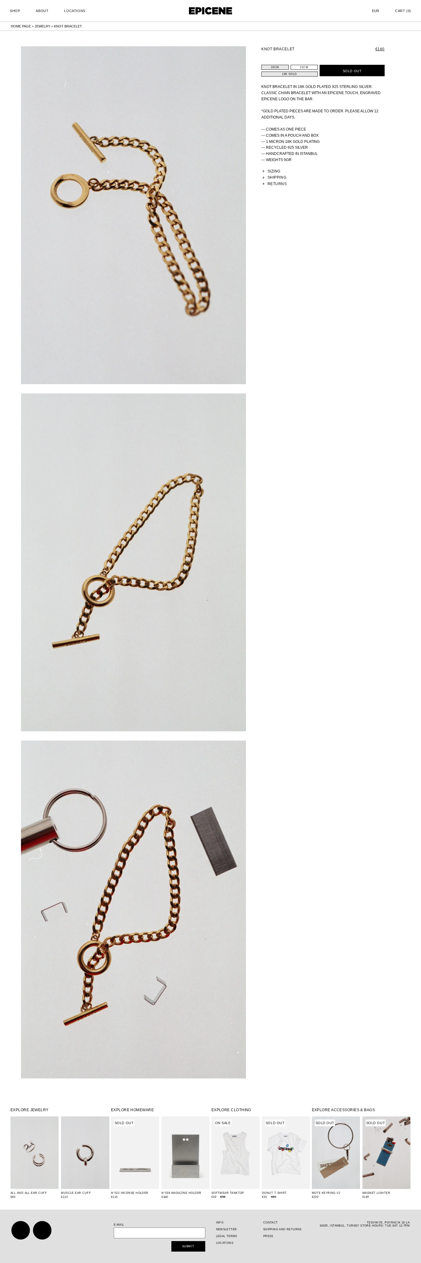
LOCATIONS (74, 11)
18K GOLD (289, 74)
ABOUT (42, 11)
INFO (220, 1222)
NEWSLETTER (226, 1229)
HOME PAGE (21, 26)
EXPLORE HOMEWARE (132, 1109)
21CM (304, 67)
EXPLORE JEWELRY (29, 1109)
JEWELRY (42, 26)
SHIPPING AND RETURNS (282, 1229)
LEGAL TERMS (226, 1236)
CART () (403, 11)
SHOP (15, 11)
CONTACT (270, 1222)
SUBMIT (188, 1246)
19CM (275, 67)
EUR (375, 11)
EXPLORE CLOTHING (231, 1109)
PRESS (268, 1236)
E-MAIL (119, 1224)
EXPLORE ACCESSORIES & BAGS (343, 1109)
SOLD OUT (352, 71)
